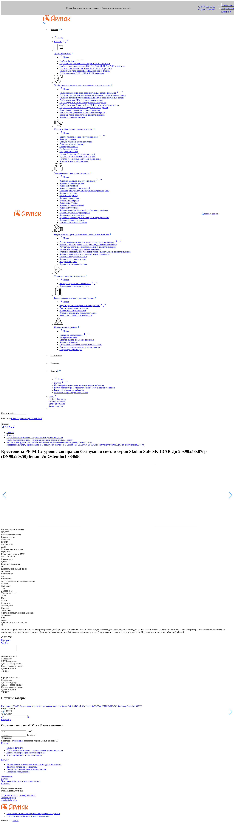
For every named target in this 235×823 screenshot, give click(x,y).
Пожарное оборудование (18, 772)
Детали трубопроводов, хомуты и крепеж (26, 753)
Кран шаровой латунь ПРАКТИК (26, 418)
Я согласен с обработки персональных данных (28, 741)
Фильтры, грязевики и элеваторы (22, 767)
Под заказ (6, 640)
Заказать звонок (8, 798)
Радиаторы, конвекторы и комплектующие (26, 769)
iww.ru (15, 820)
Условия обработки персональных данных (20, 781)
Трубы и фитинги (15, 748)
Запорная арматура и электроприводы (24, 755)
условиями (18, 741)
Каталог (5, 743)
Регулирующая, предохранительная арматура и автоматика (34, 764)
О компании (7, 776)
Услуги (4, 779)
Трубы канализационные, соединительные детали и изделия (35, 750)
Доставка (9, 648)
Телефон (31, 735)
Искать (5, 424)
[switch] (57, 741)
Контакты (5, 784)
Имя (29, 731)
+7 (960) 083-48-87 (206, 9)
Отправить (6, 738)
